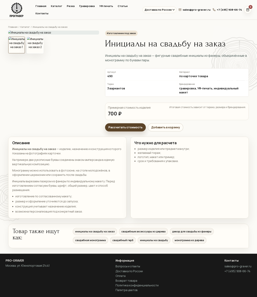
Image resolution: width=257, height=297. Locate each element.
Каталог (56, 6)
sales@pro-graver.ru (196, 10)
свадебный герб (122, 240)
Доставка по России (158, 9)
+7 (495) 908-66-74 (229, 10)
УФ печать (106, 6)
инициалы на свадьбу (154, 240)
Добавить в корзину (165, 127)
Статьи (123, 6)
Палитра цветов (127, 290)
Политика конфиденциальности (137, 285)
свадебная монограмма (90, 240)
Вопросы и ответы (128, 266)
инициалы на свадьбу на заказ (95, 231)
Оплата (121, 276)
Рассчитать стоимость (125, 127)
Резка (71, 6)
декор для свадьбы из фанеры (191, 231)
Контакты (41, 13)
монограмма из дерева (189, 240)
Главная (40, 6)
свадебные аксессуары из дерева (143, 231)
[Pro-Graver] (17, 9)
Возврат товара (126, 281)
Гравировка (87, 6)
